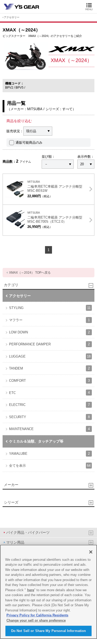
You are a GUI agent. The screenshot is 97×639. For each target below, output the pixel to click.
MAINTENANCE (49, 429)
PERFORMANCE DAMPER (49, 344)
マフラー (49, 320)
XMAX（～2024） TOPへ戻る (30, 272)
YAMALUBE (49, 454)
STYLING (50, 308)
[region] (48, 592)
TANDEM (49, 368)
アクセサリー (11, 17)
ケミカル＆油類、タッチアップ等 (36, 441)
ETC (49, 392)
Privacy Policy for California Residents (37, 615)
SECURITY (49, 417)
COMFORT (49, 381)
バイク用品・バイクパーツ (28, 532)
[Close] (90, 552)
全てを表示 (50, 465)
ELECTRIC (49, 405)
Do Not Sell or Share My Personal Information (48, 631)
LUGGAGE (50, 356)
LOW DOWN (49, 332)
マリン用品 (15, 542)
